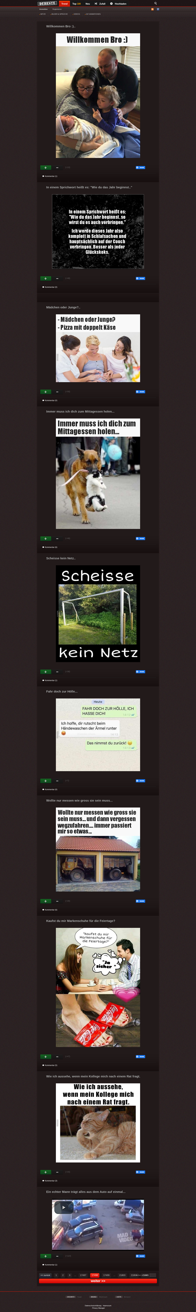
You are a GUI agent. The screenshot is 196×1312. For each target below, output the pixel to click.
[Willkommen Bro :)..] (98, 161)
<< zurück (45, 1275)
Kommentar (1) (51, 176)
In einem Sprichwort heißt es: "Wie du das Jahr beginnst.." (89, 187)
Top (76, 3)
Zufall (102, 3)
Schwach (57, 167)
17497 (83, 1275)
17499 (106, 1275)
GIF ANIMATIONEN (93, 14)
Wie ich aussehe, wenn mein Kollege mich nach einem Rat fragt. (93, 1076)
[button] (64, 1207)
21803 (122, 1275)
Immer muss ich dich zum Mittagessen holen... (80, 411)
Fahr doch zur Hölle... (62, 691)
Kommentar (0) (51, 287)
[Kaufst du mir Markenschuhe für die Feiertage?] (98, 1050)
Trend (64, 3)
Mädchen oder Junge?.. (63, 307)
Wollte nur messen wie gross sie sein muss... (79, 800)
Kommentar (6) (51, 547)
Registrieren (57, 9)
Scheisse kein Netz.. (61, 558)
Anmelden (43, 9)
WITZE (43, 14)
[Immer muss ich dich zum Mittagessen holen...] (98, 532)
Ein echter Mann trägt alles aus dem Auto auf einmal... (86, 1191)
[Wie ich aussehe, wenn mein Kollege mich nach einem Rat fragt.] (98, 1165)
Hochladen (120, 3)
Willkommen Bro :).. (60, 26)
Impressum (107, 1306)
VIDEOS (76, 14)
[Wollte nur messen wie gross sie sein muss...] (98, 894)
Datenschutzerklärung (93, 1306)
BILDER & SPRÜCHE (59, 14)
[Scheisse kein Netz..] (98, 665)
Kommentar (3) (51, 1181)
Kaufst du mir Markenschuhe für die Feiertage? (80, 921)
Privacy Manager (98, 1308)
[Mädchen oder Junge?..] (98, 385)
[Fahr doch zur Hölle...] (98, 774)
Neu (88, 3)
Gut (46, 167)
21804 (134, 1275)
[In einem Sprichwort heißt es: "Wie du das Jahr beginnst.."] (98, 271)
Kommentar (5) (51, 1065)
